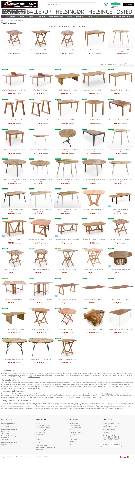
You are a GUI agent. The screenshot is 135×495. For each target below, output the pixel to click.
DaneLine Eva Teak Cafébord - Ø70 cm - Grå (67, 150)
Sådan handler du (75, 423)
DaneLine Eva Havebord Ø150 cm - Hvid (41, 150)
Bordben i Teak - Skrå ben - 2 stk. (14, 120)
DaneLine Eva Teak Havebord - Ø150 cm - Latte (120, 180)
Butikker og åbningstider (43, 427)
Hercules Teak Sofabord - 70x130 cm (94, 239)
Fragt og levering (75, 425)
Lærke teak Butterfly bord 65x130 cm (14, 299)
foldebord (109, 394)
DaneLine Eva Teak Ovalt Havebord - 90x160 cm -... (41, 210)
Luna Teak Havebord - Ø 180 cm (120, 269)
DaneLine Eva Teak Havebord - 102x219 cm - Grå (94, 150)
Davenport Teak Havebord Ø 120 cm (94, 209)
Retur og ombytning (75, 427)
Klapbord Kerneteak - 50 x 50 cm (14, 50)
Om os (38, 423)
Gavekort (72, 437)
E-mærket (39, 437)
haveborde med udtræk (90, 384)
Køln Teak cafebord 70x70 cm (67, 269)
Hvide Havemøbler (41, 445)
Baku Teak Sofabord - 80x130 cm (67, 90)
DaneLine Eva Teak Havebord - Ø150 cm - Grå (94, 180)
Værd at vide (73, 441)
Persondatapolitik (41, 434)
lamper (16, 397)
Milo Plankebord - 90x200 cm (120, 299)
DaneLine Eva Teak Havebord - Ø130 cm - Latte (67, 180)
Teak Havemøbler (41, 443)
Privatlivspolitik (40, 432)
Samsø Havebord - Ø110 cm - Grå (14, 359)
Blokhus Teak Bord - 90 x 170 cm (120, 90)
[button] (12, 16)
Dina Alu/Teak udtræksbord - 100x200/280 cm (120, 210)
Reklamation (73, 434)
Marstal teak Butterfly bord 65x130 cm (41, 299)
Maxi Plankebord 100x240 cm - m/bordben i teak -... (67, 300)
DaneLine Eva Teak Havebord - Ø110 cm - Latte (121, 50)
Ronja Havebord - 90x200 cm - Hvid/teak (120, 329)
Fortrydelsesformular (76, 432)
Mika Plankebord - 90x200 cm (93, 299)
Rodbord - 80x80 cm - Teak (94, 329)
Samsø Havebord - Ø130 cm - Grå (41, 359)
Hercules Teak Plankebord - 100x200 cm (67, 239)
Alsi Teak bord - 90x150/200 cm (41, 90)
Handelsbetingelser (41, 430)
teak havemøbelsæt (34, 377)
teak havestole (97, 375)
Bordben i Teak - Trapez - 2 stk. (41, 120)
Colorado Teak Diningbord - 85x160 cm (120, 120)
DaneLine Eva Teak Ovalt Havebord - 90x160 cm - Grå (14, 210)
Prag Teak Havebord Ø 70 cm (67, 329)
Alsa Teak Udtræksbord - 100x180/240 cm (14, 90)
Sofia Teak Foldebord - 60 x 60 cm (41, 50)
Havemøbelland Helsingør (9, 429)
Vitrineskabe (40, 449)
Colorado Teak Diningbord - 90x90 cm (14, 150)
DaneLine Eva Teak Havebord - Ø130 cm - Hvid (41, 180)
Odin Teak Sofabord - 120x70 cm (14, 329)
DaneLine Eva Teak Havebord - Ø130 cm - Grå (15, 180)
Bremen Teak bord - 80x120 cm (94, 50)
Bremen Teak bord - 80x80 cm (94, 120)
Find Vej (38, 439)
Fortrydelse (73, 430)
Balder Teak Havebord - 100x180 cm (93, 90)
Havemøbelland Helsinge (9, 436)
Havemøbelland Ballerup (8, 423)
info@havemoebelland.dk (110, 429)
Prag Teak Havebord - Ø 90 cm (41, 329)
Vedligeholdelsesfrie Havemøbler (45, 447)
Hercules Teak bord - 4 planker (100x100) (41, 239)
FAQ (70, 444)
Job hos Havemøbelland (43, 425)
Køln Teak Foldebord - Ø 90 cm (94, 269)
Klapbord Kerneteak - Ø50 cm (67, 50)
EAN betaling (73, 439)
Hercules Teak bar (14, 239)
